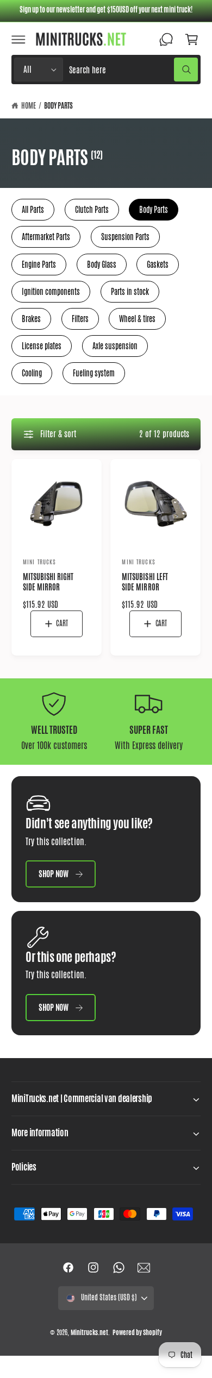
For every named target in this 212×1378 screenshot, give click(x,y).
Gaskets (158, 264)
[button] (18, 39)
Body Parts (153, 209)
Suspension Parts (125, 236)
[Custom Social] (143, 1267)
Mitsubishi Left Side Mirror (144, 582)
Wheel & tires (137, 318)
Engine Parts (39, 264)
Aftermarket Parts (46, 236)
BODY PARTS (58, 106)
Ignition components (51, 291)
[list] (106, 721)
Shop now (53, 873)
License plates (41, 346)
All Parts (33, 209)
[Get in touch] (166, 39)
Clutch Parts (92, 209)
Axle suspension (115, 346)
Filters (80, 318)
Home (28, 106)
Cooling (32, 373)
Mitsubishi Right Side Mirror (48, 582)
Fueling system (94, 373)
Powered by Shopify (137, 1332)
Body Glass (101, 264)
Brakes (31, 318)
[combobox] (133, 70)
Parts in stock (130, 291)
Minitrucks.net (89, 1332)
